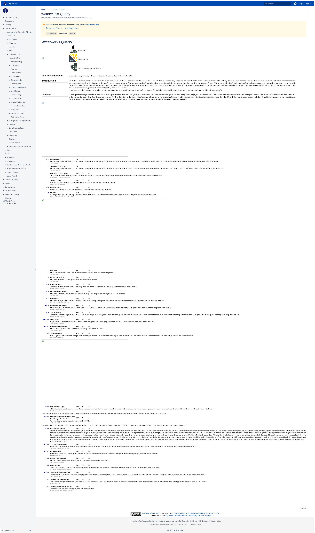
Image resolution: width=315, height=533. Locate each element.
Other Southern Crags (16, 128)
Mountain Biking (10, 191)
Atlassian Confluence (165, 525)
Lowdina (12, 124)
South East (11, 36)
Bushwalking (9, 21)
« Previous (51, 34)
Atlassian (175, 530)
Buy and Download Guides (16, 169)
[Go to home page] (5, 3)
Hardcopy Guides (13, 172)
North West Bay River (18, 102)
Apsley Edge (13, 39)
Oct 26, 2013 (88, 18)
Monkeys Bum (16, 98)
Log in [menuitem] (301, 4)
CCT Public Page (8, 201)
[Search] (266, 4)
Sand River (13, 135)
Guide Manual (12, 176)
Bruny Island (13, 43)
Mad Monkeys (16, 91)
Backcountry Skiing (12, 17)
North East (11, 157)
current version (93, 24)
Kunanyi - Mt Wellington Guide (20, 121)
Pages (43, 9)
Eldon (11, 51)
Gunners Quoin (16, 80)
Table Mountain (14, 143)
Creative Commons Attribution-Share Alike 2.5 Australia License (196, 513)
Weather (8, 198)
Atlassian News (195, 525)
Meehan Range (16, 95)
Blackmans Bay (16, 62)
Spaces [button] (12, 4)
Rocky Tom (15, 110)
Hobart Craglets (14, 58)
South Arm (12, 139)
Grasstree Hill (16, 76)
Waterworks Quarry (17, 113)
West (9, 150)
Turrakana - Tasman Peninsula (20, 146)
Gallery (7, 183)
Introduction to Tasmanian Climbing (19, 32)
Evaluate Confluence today (211, 521)
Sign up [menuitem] (308, 4)
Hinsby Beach (16, 84)
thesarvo (12, 11)
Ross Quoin (13, 132)
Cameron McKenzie (75, 18)
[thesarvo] (5, 11)
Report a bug (183, 525)
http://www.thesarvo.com (150, 513)
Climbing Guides (11, 28)
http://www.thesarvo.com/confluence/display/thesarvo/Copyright (188, 516)
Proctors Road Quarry (18, 106)
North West (11, 161)
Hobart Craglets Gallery (19, 87)
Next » (72, 34)
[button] (295, 3)
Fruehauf (14, 69)
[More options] (307, 9)
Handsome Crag (14, 54)
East (8, 154)
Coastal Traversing (11, 180)
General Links (10, 187)
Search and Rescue (12, 194)
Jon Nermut (53, 18)
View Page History (71, 28)
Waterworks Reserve (18, 117)
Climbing (8, 25)
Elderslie (12, 47)
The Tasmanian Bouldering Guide (19, 165)
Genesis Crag (16, 73)
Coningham (15, 65)
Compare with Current (54, 28)
